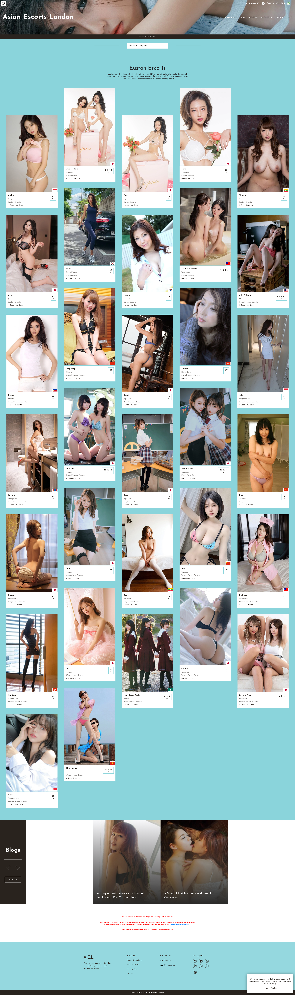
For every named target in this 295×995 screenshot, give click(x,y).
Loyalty (280, 17)
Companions (230, 17)
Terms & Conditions (135, 960)
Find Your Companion (139, 45)
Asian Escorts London (38, 17)
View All (13, 880)
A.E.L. (89, 957)
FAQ (290, 17)
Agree (265, 988)
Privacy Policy (133, 965)
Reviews (253, 17)
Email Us (167, 960)
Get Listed (266, 17)
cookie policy (271, 984)
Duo (243, 17)
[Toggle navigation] (220, 17)
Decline (274, 988)
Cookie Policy (133, 969)
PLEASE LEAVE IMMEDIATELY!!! (180, 924)
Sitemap (130, 973)
